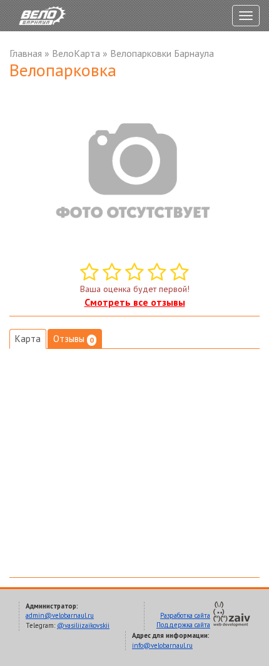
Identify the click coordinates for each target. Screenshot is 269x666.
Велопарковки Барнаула (162, 53)
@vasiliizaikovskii (83, 625)
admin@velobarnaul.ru (60, 615)
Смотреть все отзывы (134, 302)
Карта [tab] (28, 339)
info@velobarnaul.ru (162, 645)
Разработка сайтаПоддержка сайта (183, 620)
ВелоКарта (76, 53)
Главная (25, 53)
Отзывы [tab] (73, 339)
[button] (248, 98)
